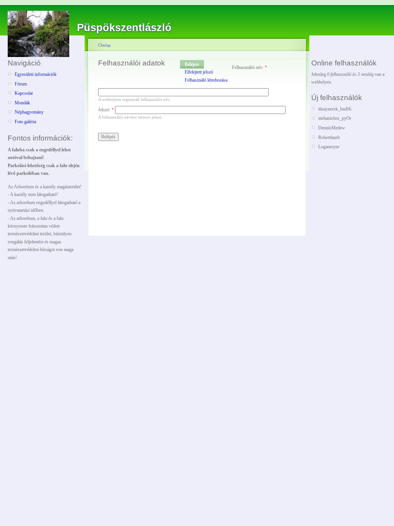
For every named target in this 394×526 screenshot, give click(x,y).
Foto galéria (25, 121)
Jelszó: (106, 109)
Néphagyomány (29, 112)
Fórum (21, 84)
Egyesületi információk (36, 74)
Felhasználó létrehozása (206, 80)
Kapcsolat (24, 93)
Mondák (22, 103)
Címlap (104, 45)
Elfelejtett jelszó (199, 72)
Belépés (192, 64)
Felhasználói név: (249, 67)
